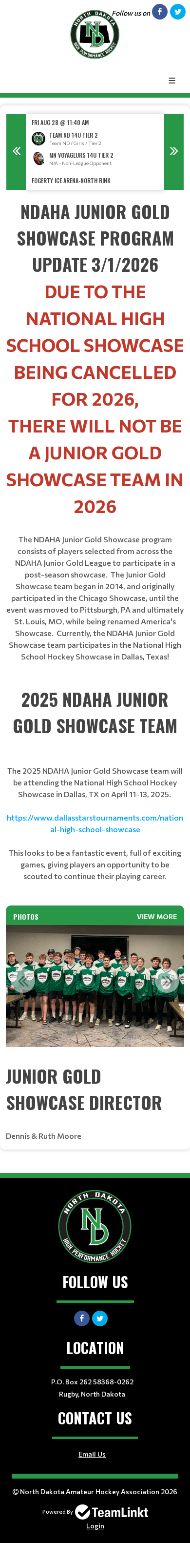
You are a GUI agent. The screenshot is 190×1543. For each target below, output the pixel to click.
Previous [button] (16, 152)
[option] (95, 152)
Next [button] (174, 152)
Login (95, 1526)
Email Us (92, 1454)
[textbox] (95, 442)
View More (157, 916)
